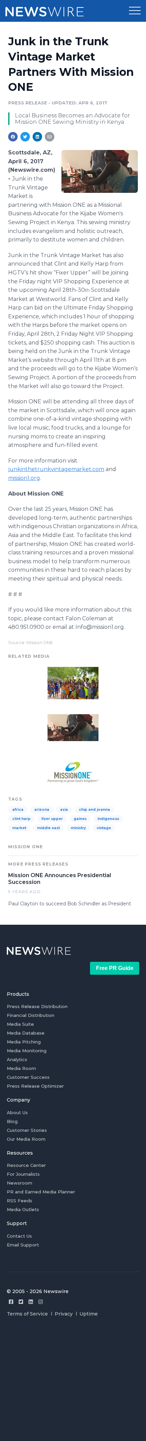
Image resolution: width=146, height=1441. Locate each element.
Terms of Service (27, 1314)
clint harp (21, 819)
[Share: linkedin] (37, 137)
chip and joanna (94, 809)
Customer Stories (27, 1130)
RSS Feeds (19, 1200)
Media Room (21, 1068)
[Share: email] (50, 137)
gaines (80, 819)
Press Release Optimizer (35, 1086)
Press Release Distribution (37, 1006)
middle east (48, 828)
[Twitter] (21, 1301)
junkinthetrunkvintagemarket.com (56, 469)
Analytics (17, 1059)
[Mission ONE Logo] (73, 771)
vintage (104, 828)
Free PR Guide (114, 968)
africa (17, 809)
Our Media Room (26, 1139)
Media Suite (20, 1024)
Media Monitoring (27, 1050)
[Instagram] (40, 1301)
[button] (135, 11)
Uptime (88, 1314)
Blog (12, 1121)
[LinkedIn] (31, 1301)
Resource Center (26, 1165)
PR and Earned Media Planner (41, 1191)
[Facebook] (11, 1301)
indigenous (108, 819)
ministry (78, 828)
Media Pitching (24, 1041)
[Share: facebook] (13, 137)
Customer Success (28, 1077)
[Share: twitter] (25, 137)
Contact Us (19, 1236)
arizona (41, 809)
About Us (17, 1112)
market (19, 828)
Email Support (23, 1244)
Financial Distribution (30, 1015)
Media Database (25, 1033)
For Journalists (23, 1174)
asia (64, 809)
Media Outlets (23, 1209)
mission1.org (24, 478)
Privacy (64, 1314)
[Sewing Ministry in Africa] (99, 171)
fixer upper (52, 819)
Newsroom (19, 1183)
